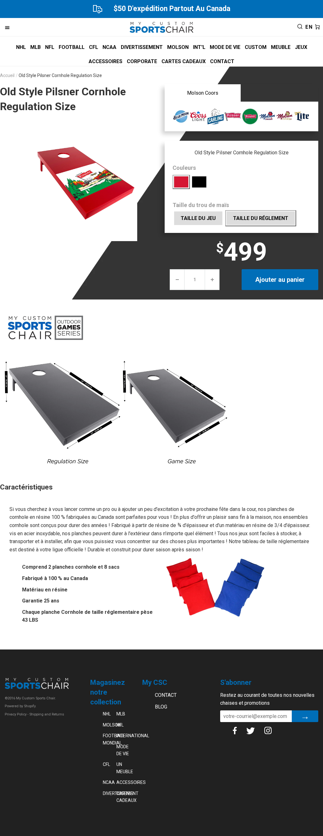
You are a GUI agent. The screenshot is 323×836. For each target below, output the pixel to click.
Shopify (29, 706)
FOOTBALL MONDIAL (109, 739)
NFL (49, 47)
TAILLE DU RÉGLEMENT (260, 218)
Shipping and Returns (46, 714)
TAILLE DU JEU (198, 218)
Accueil (7, 75)
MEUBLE (281, 47)
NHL (21, 47)
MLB (35, 47)
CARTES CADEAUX (184, 61)
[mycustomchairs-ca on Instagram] (272, 730)
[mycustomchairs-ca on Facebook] (239, 730)
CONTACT (222, 61)
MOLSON (178, 47)
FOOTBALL (72, 47)
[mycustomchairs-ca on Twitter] (255, 730)
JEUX (301, 47)
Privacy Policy (15, 714)
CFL (93, 47)
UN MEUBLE (123, 768)
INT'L (199, 47)
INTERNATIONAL (123, 735)
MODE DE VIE (225, 47)
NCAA (109, 47)
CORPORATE (142, 61)
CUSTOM (256, 47)
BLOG (161, 707)
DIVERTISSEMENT (142, 47)
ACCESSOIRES (105, 61)
